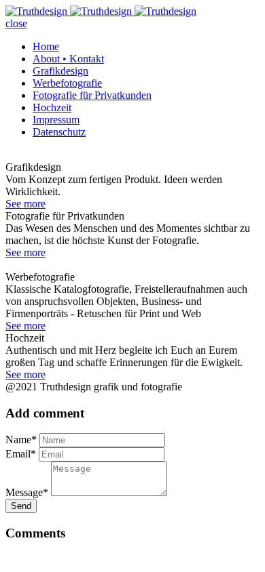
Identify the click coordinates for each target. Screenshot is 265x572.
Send (21, 506)
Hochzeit (52, 107)
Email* (20, 453)
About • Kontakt (68, 58)
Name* (21, 439)
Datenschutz (59, 132)
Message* (26, 492)
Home (46, 46)
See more (25, 203)
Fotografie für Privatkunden (92, 95)
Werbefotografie (67, 83)
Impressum (56, 119)
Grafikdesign (60, 71)
